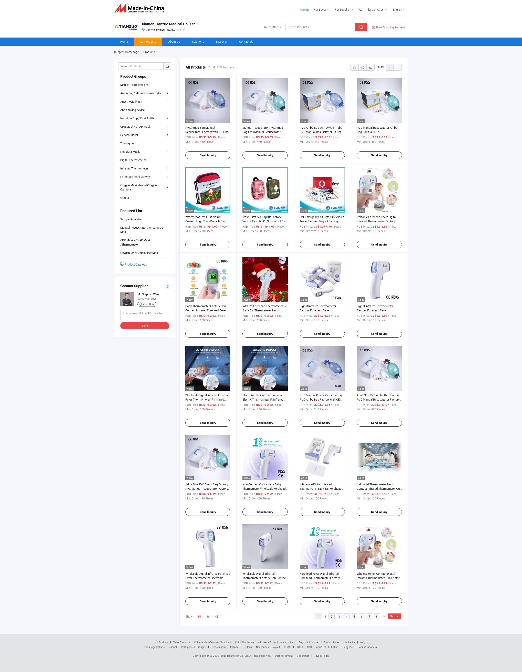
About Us (174, 41)
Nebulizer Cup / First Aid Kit (137, 118)
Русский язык (218, 647)
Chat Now (148, 304)
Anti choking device (132, 110)
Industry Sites (287, 642)
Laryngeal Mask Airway (135, 177)
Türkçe (334, 647)
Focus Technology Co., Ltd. (234, 655)
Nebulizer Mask (130, 152)
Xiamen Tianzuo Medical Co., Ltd (169, 24)
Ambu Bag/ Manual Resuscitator (141, 93)
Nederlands (262, 647)
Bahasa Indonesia (368, 647)
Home (124, 41)
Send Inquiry (208, 155)
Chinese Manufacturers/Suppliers (212, 642)
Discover (221, 41)
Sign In (304, 9)
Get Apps (377, 9)
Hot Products (161, 642)
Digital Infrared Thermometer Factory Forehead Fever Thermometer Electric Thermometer (322, 310)
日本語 (299, 647)
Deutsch (247, 647)
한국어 (287, 647)
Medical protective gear (135, 85)
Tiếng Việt (348, 647)
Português (186, 647)
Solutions (198, 41)
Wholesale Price (266, 642)
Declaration (303, 655)
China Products (181, 642)
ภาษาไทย (321, 647)
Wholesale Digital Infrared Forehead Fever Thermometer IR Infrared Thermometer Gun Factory (207, 399)
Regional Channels (309, 642)
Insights (364, 642)
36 (208, 616)
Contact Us (246, 41)
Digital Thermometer (133, 160)
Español (172, 647)
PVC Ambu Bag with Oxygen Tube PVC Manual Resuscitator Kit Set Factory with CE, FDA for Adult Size (322, 132)
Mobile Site (349, 642)
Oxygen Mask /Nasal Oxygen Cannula (138, 187)
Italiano (234, 647)
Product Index (331, 642)
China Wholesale (244, 642)
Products (150, 41)
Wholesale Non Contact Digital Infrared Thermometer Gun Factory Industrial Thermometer (379, 578)
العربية (276, 647)
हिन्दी (309, 647)
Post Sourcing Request (390, 27)
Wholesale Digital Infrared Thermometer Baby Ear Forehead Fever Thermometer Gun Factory (321, 488)
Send (145, 326)
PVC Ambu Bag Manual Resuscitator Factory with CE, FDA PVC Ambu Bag (207, 132)
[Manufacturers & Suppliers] (140, 8)
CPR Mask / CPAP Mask (135, 126)
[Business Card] (167, 286)
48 (216, 616)
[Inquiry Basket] (361, 9)
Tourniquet (127, 143)
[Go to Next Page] (397, 67)
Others (124, 198)
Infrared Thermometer (134, 168)
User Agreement (284, 655)
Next (393, 616)
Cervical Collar (129, 135)
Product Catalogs (136, 264)
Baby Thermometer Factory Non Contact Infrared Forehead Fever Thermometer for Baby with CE (206, 310)
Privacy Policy (321, 655)
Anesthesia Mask (131, 101)
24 (199, 616)
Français (201, 647)
